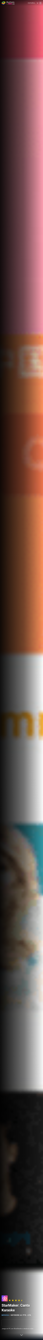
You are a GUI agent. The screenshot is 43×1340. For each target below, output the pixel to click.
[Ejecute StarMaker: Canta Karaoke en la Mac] (21, 1322)
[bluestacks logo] (8, 3)
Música (5, 1315)
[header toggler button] (40, 3)
